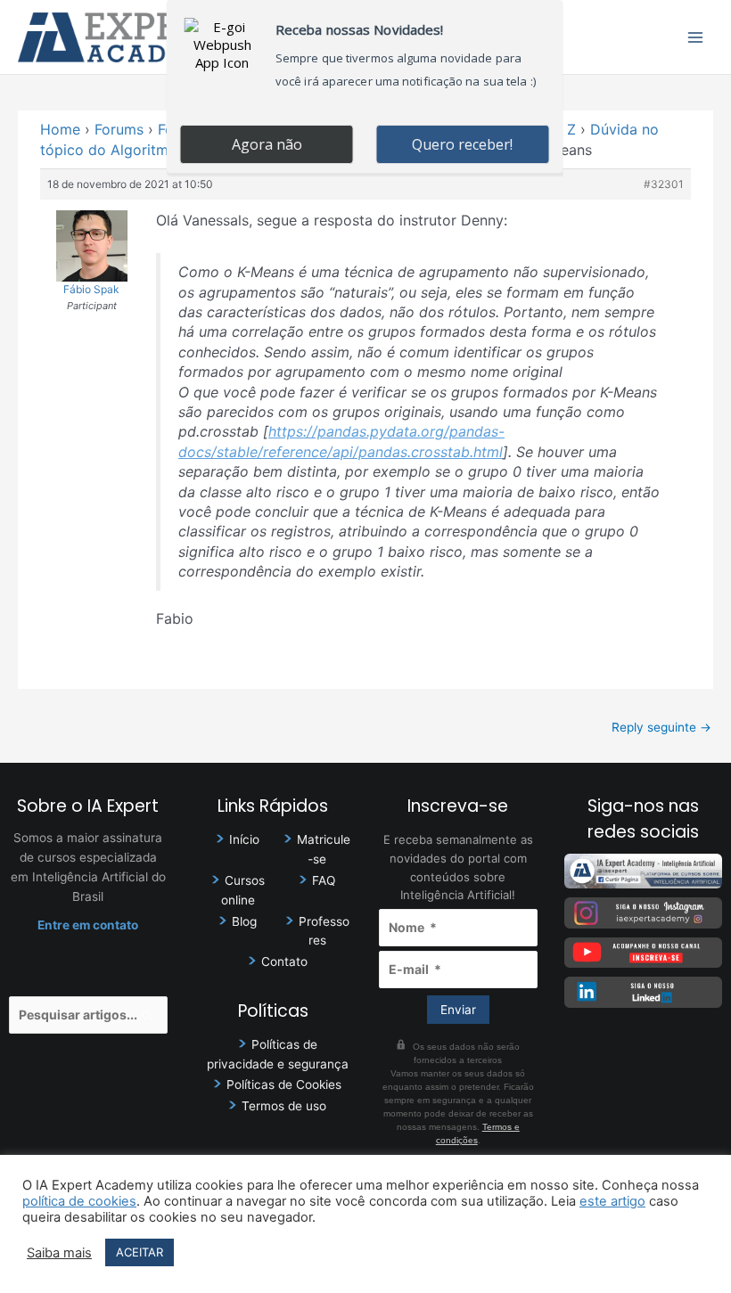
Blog (244, 921)
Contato (284, 961)
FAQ (323, 880)
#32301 (664, 184)
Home (60, 129)
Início (244, 839)
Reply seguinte (661, 727)
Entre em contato (87, 925)
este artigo (612, 1201)
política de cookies (79, 1201)
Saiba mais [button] (59, 1253)
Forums (119, 129)
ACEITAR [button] (139, 1252)
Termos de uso (284, 1106)
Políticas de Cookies (283, 1084)
